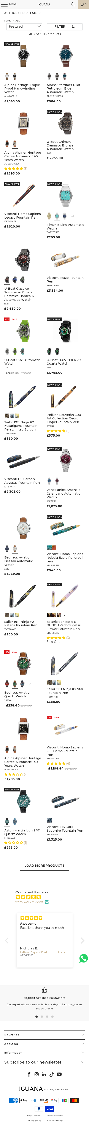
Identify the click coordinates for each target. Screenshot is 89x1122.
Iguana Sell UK (60, 1089)
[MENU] (2, 4)
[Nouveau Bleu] (59, 614)
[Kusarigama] (7, 415)
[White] (7, 76)
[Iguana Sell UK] (44, 4)
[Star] (12, 415)
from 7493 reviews (29, 902)
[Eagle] (49, 547)
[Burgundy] (57, 481)
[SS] (57, 351)
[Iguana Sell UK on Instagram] (36, 1074)
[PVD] (49, 351)
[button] (14, 169)
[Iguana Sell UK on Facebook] (29, 1074)
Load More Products (44, 866)
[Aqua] (22, 351)
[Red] (7, 684)
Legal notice (34, 1115)
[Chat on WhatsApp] (83, 960)
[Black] (14, 76)
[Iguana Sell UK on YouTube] (59, 1074)
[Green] (14, 351)
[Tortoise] (54, 614)
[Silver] (14, 144)
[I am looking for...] (73, 4)
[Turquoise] (57, 216)
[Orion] (54, 547)
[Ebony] (49, 614)
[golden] (49, 216)
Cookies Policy (54, 1120)
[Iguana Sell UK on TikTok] (52, 1074)
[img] (46, 897)
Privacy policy (34, 1120)
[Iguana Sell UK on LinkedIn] (44, 1074)
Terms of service (55, 1115)
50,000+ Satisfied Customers (44, 998)
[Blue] (64, 76)
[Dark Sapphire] (49, 820)
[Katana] (16, 415)
